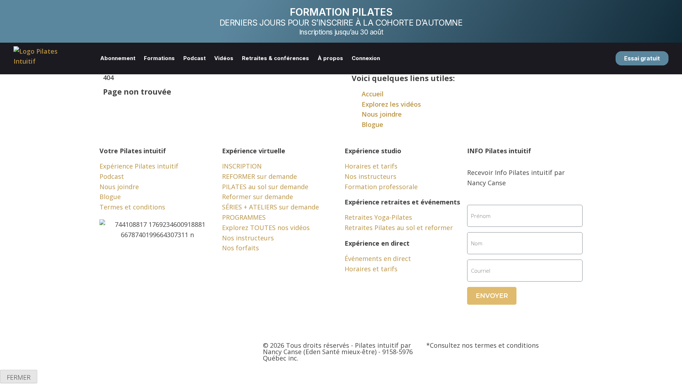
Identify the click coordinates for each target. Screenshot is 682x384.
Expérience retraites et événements (402, 202)
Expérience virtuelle (253, 150)
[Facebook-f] (108, 351)
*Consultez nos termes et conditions (482, 345)
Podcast (194, 58)
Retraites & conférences (275, 58)
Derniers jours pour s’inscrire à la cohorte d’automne (341, 23)
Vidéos (223, 58)
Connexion (366, 58)
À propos (330, 58)
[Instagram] (147, 351)
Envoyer (492, 296)
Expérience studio (373, 150)
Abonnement (117, 58)
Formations (159, 58)
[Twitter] (128, 351)
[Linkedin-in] (167, 351)
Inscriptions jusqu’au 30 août (341, 32)
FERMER (19, 377)
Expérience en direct (377, 243)
